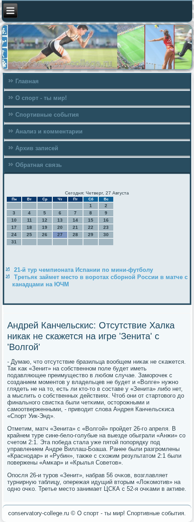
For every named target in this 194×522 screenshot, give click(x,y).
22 (90, 227)
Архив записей (36, 148)
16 (106, 220)
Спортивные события (47, 114)
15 (90, 220)
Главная (27, 81)
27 (60, 234)
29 (90, 234)
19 (44, 227)
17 (14, 227)
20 (60, 227)
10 (14, 220)
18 (29, 227)
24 (14, 234)
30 (106, 234)
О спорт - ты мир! (41, 98)
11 (29, 220)
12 (44, 220)
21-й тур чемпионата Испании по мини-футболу (83, 269)
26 (44, 234)
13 (60, 220)
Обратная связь (38, 164)
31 (14, 241)
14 (75, 220)
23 (106, 227)
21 (75, 227)
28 (75, 234)
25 (29, 234)
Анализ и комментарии (49, 131)
